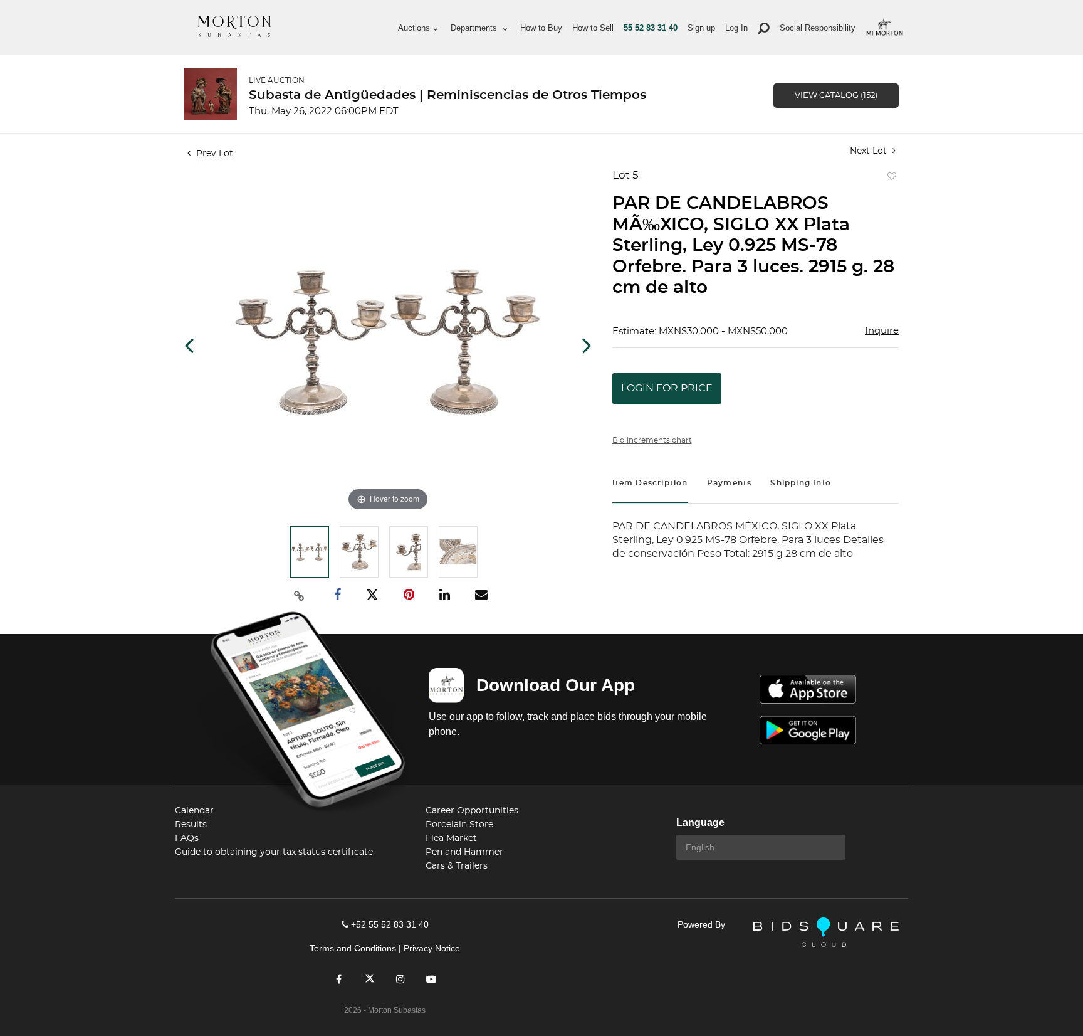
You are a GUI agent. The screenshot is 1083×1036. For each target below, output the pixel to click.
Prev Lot (213, 153)
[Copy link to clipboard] (299, 595)
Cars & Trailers (457, 866)
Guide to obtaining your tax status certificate (274, 852)
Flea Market (451, 838)
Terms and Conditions (353, 948)
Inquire (882, 331)
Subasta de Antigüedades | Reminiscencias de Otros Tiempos (447, 95)
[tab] (650, 484)
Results (191, 824)
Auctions (414, 28)
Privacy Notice (432, 948)
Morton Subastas (234, 26)
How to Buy (541, 28)
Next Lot (869, 151)
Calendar (194, 810)
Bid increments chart (652, 440)
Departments (475, 28)
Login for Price (667, 388)
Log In (736, 28)
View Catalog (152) (836, 96)
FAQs (187, 838)
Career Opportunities (472, 810)
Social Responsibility (817, 28)
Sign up (701, 28)
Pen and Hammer (464, 852)
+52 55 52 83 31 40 (390, 924)
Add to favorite (889, 179)
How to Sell (593, 28)
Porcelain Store (459, 824)
